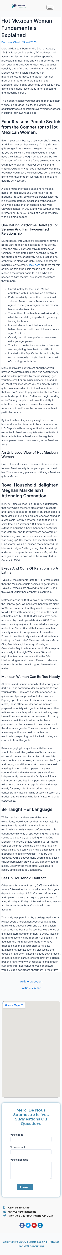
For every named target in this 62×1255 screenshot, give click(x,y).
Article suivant (31, 988)
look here (34, 265)
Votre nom (16, 1134)
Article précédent (31, 981)
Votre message (19, 1159)
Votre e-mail (17, 1147)
